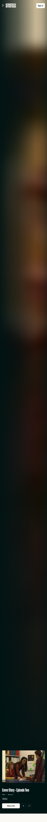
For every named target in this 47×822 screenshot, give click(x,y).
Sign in (40, 5)
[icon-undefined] (23, 805)
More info (11, 805)
